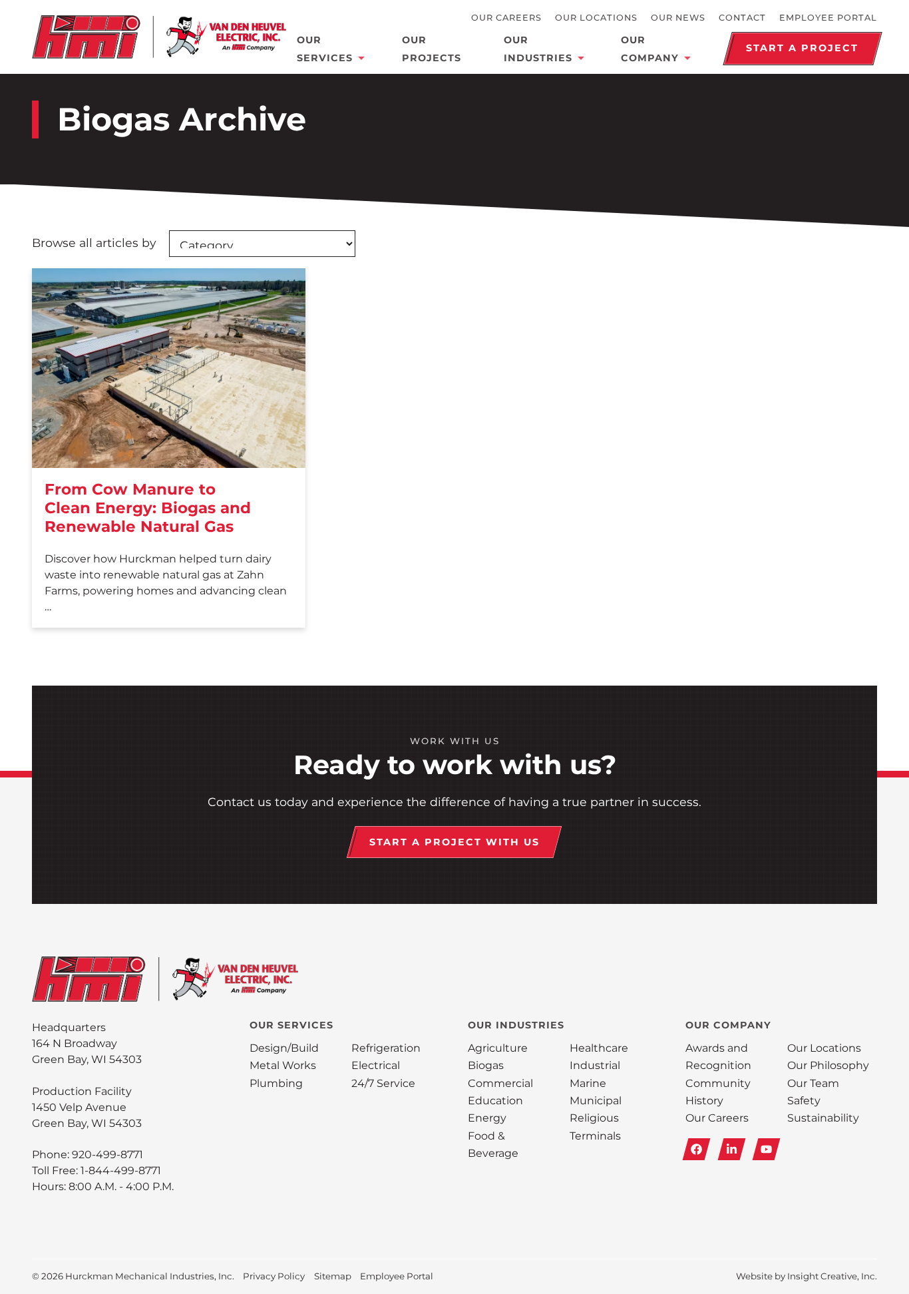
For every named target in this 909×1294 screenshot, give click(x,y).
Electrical (375, 1065)
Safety (803, 1100)
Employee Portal (828, 18)
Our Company (650, 48)
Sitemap (332, 1276)
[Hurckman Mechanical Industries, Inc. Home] (159, 37)
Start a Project (802, 48)
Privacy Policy (274, 1276)
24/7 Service (383, 1083)
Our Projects (431, 48)
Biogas (486, 1065)
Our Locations (596, 18)
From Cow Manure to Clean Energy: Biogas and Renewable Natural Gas (148, 507)
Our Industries (538, 48)
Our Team (813, 1083)
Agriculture (498, 1048)
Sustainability (823, 1118)
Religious (594, 1118)
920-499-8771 (107, 1154)
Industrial (595, 1065)
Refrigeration (386, 1048)
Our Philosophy (828, 1065)
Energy (487, 1118)
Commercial (500, 1083)
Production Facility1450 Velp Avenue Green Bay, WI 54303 (87, 1107)
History (704, 1100)
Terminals (595, 1136)
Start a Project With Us (454, 842)
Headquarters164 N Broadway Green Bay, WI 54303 (87, 1043)
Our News (678, 18)
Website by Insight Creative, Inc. (806, 1276)
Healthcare (599, 1048)
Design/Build (284, 1048)
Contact (742, 18)
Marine (588, 1083)
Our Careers (506, 18)
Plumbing (276, 1083)
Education (495, 1100)
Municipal (596, 1100)
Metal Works (283, 1065)
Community (718, 1083)
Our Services (325, 48)
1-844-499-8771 (121, 1170)
